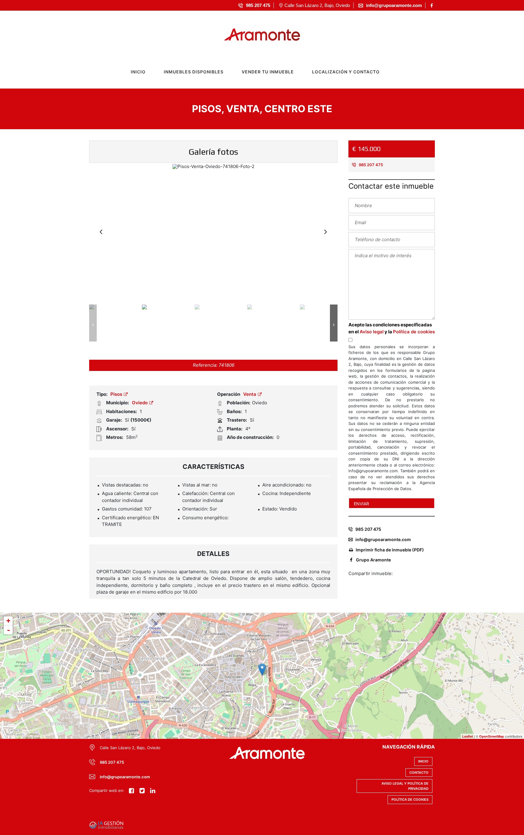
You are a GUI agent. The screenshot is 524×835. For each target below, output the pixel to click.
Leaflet (467, 736)
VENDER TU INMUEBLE (268, 71)
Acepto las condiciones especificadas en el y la (391, 328)
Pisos (116, 394)
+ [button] (8, 621)
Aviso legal (372, 332)
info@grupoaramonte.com (383, 539)
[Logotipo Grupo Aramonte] (256, 33)
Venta (250, 394)
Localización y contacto (346, 71)
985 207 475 (370, 164)
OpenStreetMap (491, 736)
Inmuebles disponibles (193, 71)
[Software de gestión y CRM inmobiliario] (106, 824)
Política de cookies (414, 332)
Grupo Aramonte (373, 559)
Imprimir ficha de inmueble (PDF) (390, 549)
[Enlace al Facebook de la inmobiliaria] (432, 5)
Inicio (138, 71)
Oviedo (140, 403)
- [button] (8, 630)
